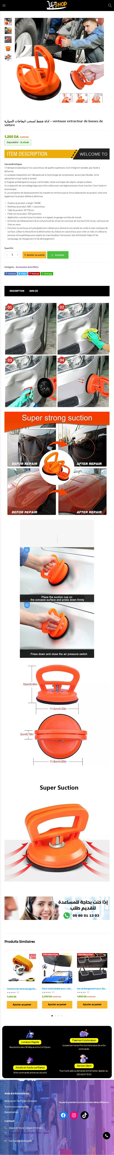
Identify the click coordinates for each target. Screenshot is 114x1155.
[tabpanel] (22, 981)
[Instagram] (74, 1115)
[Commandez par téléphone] (106, 1135)
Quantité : (9, 248)
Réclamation (11, 1112)
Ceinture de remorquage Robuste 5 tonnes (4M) (22, 989)
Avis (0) (33, 291)
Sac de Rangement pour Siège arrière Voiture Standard (92, 988)
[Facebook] (63, 1115)
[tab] (17, 291)
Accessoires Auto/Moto (27, 267)
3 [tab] (58, 1015)
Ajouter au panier (36, 255)
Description (17, 291)
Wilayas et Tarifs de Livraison (20, 1101)
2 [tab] (55, 1015)
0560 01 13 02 (16, 1128)
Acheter (59, 254)
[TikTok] (85, 1115)
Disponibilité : (13, 142)
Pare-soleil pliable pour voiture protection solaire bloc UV (57, 988)
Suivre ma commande (16, 1106)
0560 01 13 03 (34, 1128)
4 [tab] (61, 1015)
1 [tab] (52, 1015)
